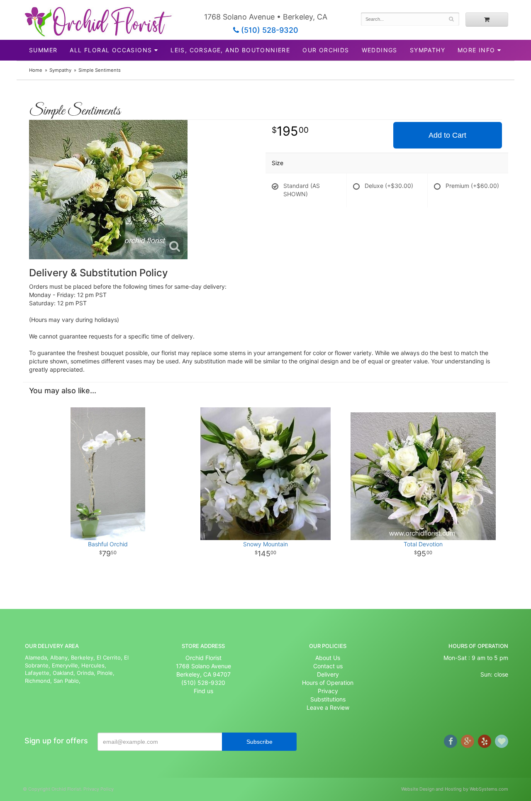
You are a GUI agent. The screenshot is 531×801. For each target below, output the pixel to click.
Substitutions (328, 699)
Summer (43, 50)
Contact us (328, 666)
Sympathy (427, 50)
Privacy (328, 690)
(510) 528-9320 (268, 30)
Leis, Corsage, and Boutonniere (230, 50)
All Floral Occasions (111, 50)
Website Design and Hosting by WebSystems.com (454, 789)
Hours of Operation (327, 682)
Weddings (379, 50)
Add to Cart (447, 135)
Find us (203, 690)
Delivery (328, 674)
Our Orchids (325, 50)
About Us (327, 657)
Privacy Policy (98, 789)
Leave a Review (328, 707)
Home (35, 70)
